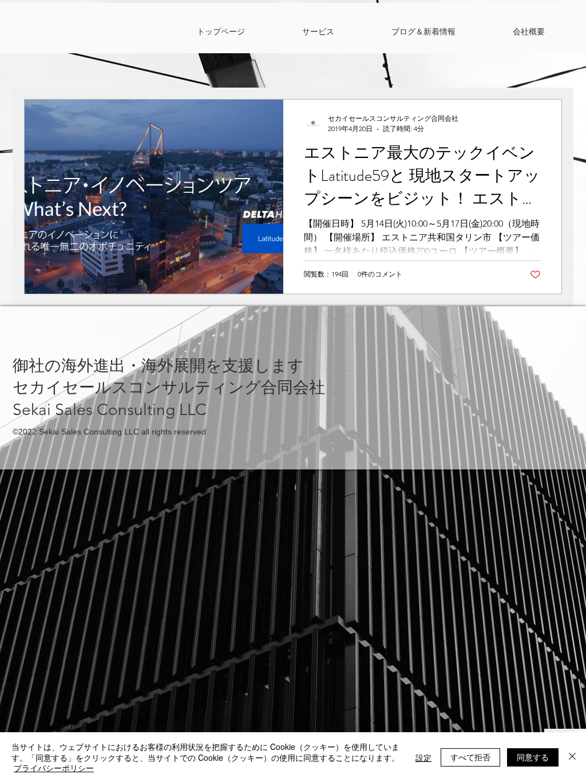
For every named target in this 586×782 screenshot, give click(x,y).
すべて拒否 (470, 757)
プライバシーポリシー (54, 767)
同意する (533, 757)
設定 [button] (423, 757)
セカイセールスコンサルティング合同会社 (169, 387)
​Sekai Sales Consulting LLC (110, 409)
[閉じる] (572, 757)
